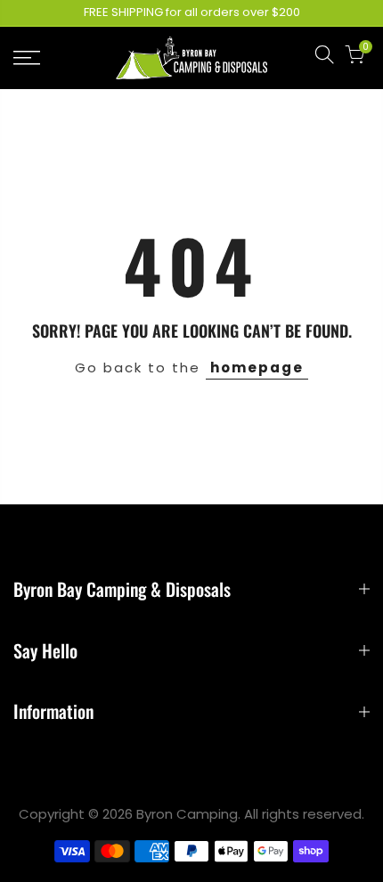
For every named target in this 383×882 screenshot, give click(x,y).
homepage (257, 367)
